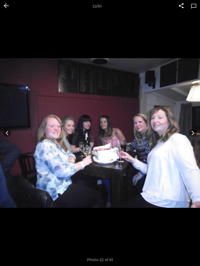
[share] (181, 6)
